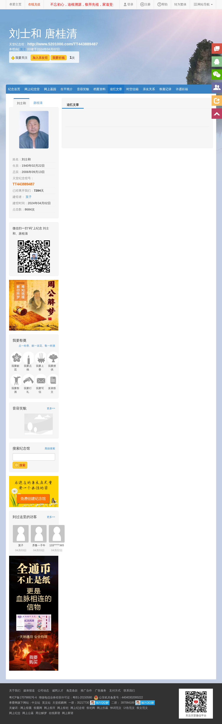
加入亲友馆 (40, 57)
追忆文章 (116, 89)
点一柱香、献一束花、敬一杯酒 (37, 345)
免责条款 (72, 690)
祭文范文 (142, 707)
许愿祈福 (182, 89)
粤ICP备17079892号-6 (23, 697)
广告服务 (100, 690)
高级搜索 (50, 448)
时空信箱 (132, 89)
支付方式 (115, 690)
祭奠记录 (165, 89)
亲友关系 (149, 89)
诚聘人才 (57, 690)
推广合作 (86, 690)
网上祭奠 (26, 707)
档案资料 (99, 89)
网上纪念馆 (77, 707)
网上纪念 (14, 713)
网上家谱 (67, 713)
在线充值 (34, 4)
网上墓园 (50, 89)
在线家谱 (54, 713)
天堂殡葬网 (59, 702)
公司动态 (43, 690)
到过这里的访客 (25, 517)
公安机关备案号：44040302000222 (120, 697)
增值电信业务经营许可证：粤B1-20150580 (65, 697)
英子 (23, 49)
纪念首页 (14, 89)
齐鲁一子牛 (38, 545)
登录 (130, 4)
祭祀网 (91, 707)
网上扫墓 (102, 707)
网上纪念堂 (32, 89)
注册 (147, 4)
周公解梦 (41, 713)
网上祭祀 (63, 707)
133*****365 (56, 545)
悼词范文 (115, 707)
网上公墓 (28, 713)
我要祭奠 (19, 340)
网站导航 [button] (204, 4)
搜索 (21, 465)
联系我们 (129, 690)
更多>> (51, 408)
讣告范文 (129, 707)
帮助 (165, 4)
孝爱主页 (15, 4)
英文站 (46, 702)
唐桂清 (37, 102)
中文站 (36, 702)
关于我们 (14, 690)
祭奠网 (38, 707)
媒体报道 (29, 690)
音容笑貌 (83, 89)
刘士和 (21, 103)
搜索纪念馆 (21, 448)
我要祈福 (58, 57)
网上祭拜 (49, 707)
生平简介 (66, 89)
